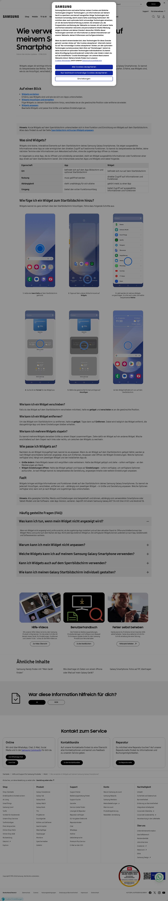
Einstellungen (84, 79)
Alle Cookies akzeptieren (84, 67)
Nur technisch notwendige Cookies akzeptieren (84, 73)
